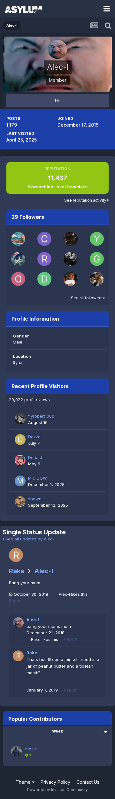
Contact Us (87, 782)
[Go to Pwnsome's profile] (18, 259)
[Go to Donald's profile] (20, 460)
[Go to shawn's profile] (20, 501)
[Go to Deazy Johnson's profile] (44, 279)
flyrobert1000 (41, 416)
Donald (35, 457)
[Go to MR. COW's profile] (20, 481)
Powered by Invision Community (57, 789)
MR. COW (37, 478)
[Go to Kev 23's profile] (71, 279)
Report (15, 600)
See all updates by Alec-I (30, 538)
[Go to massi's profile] (16, 751)
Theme (24, 782)
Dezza (34, 436)
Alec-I (43, 571)
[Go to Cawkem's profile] (44, 239)
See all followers (87, 297)
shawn (35, 498)
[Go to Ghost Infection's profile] (97, 259)
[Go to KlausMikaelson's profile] (71, 239)
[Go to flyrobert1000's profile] (20, 418)
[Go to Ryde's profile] (44, 259)
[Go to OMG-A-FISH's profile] (18, 279)
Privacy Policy (55, 782)
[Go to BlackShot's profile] (97, 279)
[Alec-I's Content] (57, 100)
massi (31, 748)
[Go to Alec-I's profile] (18, 622)
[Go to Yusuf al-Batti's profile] (97, 239)
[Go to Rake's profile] (16, 555)
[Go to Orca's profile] (18, 239)
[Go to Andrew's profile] (71, 259)
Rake (16, 571)
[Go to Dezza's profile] (20, 439)
